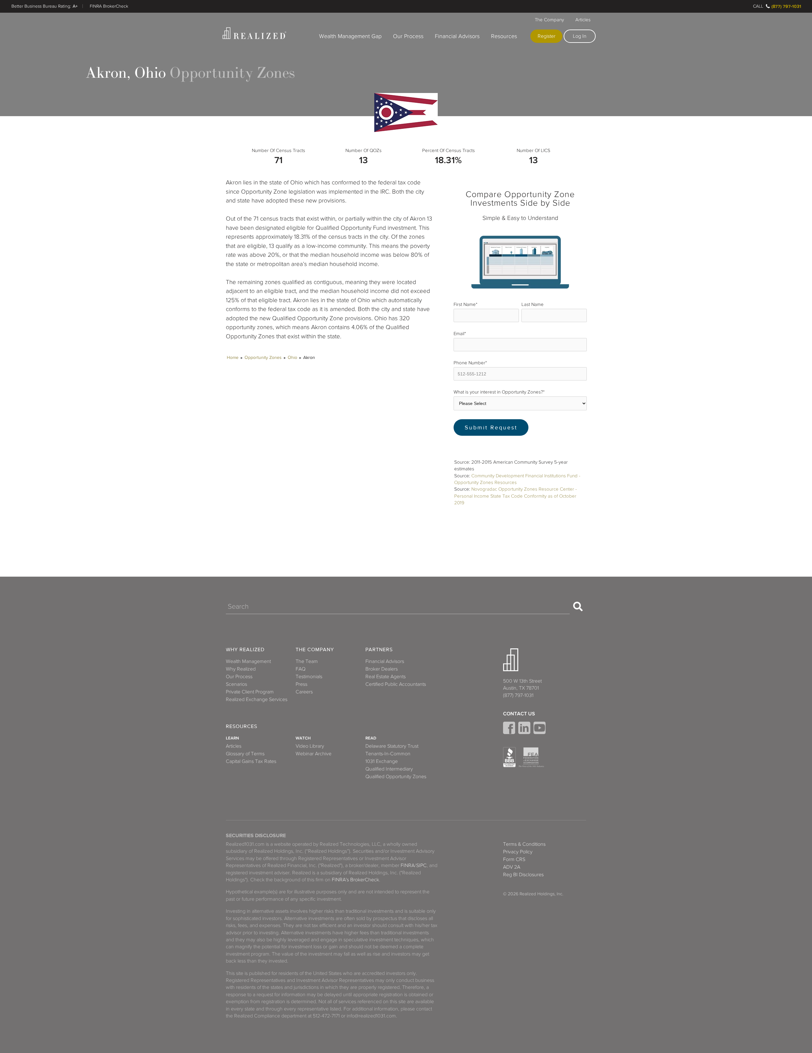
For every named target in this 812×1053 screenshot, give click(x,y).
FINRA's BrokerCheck (355, 880)
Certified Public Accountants (395, 684)
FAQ (300, 669)
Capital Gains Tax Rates (251, 761)
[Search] (578, 606)
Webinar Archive (313, 754)
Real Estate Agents (385, 676)
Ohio (292, 357)
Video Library (310, 746)
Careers (304, 692)
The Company (549, 19)
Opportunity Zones (263, 357)
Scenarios (236, 684)
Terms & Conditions (524, 844)
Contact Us (519, 714)
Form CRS (514, 859)
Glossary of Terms (245, 754)
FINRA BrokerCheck (109, 6)
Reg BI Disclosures (523, 875)
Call (758, 6)
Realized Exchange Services (256, 699)
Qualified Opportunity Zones (395, 776)
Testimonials (309, 676)
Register (546, 36)
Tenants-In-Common (387, 754)
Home (233, 357)
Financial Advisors (457, 36)
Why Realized (245, 649)
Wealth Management (248, 661)
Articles (583, 19)
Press (301, 684)
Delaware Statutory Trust (391, 746)
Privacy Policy (518, 852)
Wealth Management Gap (350, 36)
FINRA (408, 865)
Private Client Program (250, 692)
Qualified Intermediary (389, 769)
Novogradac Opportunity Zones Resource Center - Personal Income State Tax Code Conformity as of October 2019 (515, 496)
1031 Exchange (381, 761)
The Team (307, 661)
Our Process (408, 36)
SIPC (421, 865)
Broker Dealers (381, 669)
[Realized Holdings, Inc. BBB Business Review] (509, 757)
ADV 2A (511, 867)
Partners (379, 649)
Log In (579, 36)
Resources (504, 36)
